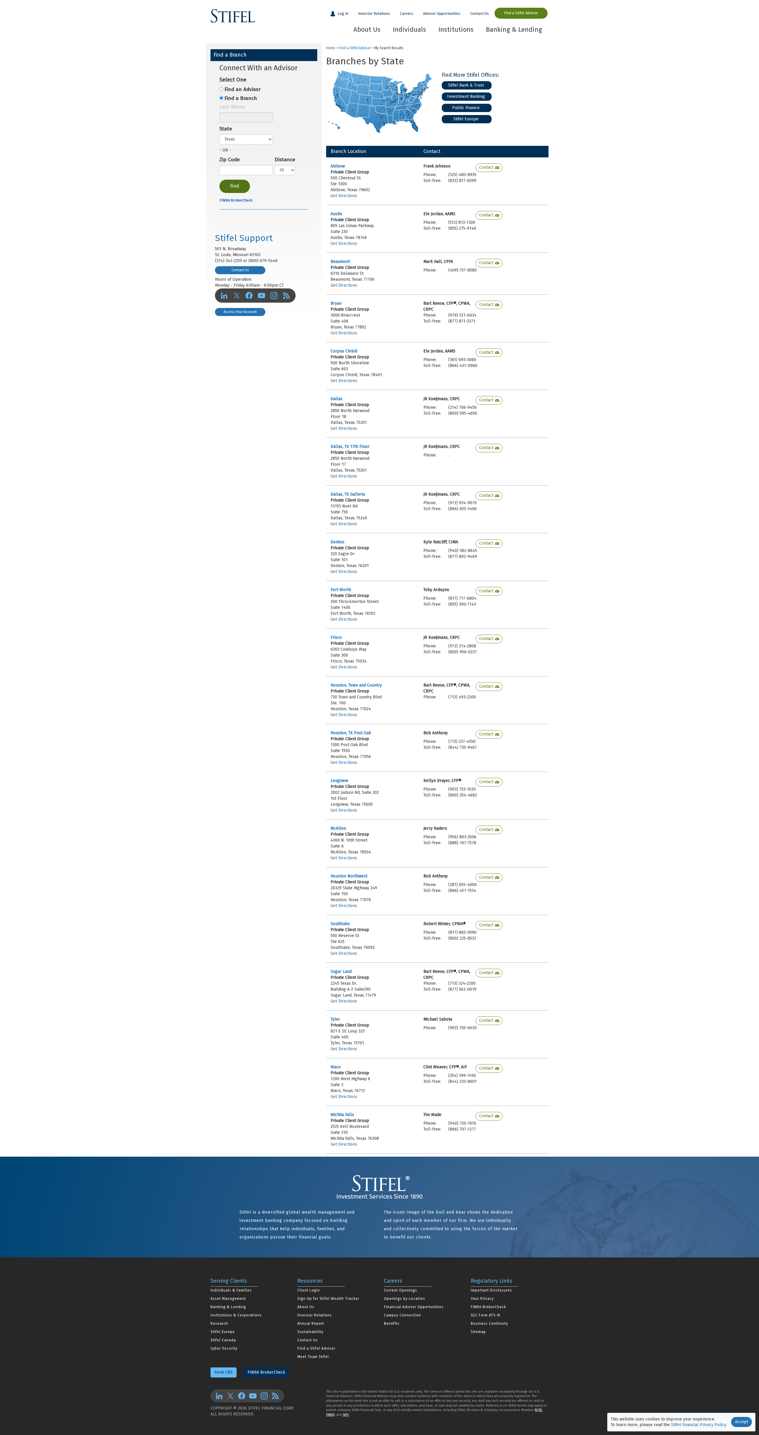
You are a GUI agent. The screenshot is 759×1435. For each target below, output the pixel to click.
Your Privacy (482, 1299)
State (225, 129)
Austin (336, 213)
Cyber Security (224, 1348)
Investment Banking (466, 96)
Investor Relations (374, 13)
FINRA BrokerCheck (235, 200)
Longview (339, 780)
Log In (342, 13)
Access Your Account (240, 312)
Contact (486, 167)
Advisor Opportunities (441, 13)
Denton (337, 542)
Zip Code (229, 160)
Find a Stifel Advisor (521, 13)
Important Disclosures (491, 1290)
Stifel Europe (466, 119)
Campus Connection (402, 1315)
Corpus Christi (344, 351)
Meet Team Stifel (313, 1357)
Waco (336, 1067)
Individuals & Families (231, 1290)
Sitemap (478, 1332)
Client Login (308, 1290)
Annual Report (310, 1323)
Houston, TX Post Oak (351, 732)
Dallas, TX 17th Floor (350, 446)
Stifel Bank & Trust (466, 85)
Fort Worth (341, 589)
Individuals (409, 29)
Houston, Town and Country (356, 685)
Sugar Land (341, 971)
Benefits (392, 1323)
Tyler (335, 1019)
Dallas (336, 398)
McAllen (338, 828)
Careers (406, 13)
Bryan (336, 303)
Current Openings (400, 1290)
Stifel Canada (223, 1340)
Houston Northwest (349, 876)
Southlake (340, 923)
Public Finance (466, 107)
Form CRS (223, 1372)
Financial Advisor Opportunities (414, 1307)
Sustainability (310, 1332)
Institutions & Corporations (236, 1315)
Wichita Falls (342, 1114)
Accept (741, 1421)
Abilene (338, 166)
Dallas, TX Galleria (348, 494)
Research (219, 1323)
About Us (366, 29)
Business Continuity (489, 1323)
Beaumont (340, 261)
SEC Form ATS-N (485, 1315)
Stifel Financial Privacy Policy (698, 1424)
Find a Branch (240, 98)
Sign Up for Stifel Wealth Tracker (328, 1299)
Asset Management (228, 1299)
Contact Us (479, 13)
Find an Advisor (242, 89)
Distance (285, 160)
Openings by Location (404, 1299)
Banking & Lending (514, 29)
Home (330, 48)
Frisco (336, 637)
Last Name (232, 107)
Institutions (456, 29)
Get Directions (344, 195)
